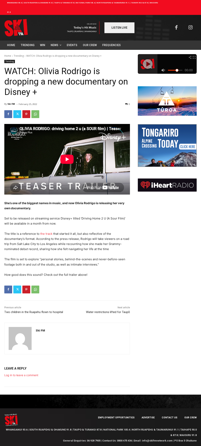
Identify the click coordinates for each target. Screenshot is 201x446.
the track (46, 234)
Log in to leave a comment (21, 375)
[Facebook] (176, 28)
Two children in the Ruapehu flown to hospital (33, 312)
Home (7, 55)
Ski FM (11, 103)
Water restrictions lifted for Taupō (108, 312)
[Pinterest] (26, 114)
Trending (19, 55)
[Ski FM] (20, 338)
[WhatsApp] (35, 114)
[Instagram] (191, 28)
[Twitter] (17, 114)
